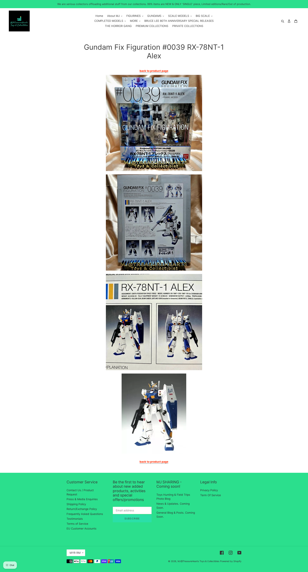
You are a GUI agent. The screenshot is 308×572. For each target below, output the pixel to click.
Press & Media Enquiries (82, 499)
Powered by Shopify (230, 561)
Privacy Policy (209, 490)
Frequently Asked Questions (85, 514)
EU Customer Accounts (81, 528)
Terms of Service (77, 523)
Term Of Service (210, 495)
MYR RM (75, 552)
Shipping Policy (76, 504)
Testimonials (75, 518)
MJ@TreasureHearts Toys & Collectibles (198, 561)
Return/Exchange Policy (82, 509)
